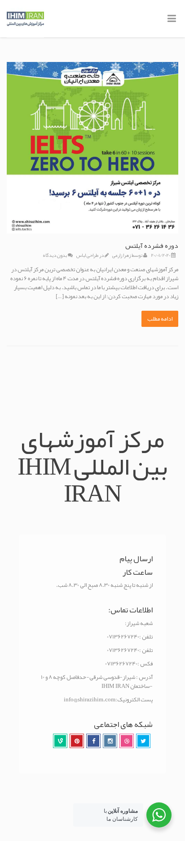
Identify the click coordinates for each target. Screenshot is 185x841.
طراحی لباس (87, 255)
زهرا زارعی (121, 255)
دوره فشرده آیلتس (151, 245)
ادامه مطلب (159, 319)
